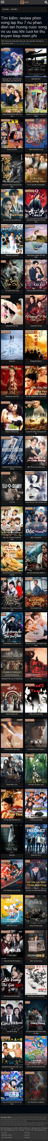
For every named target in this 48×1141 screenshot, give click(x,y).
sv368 (15, 1128)
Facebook (26, 1137)
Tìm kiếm (14, 9)
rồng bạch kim (36, 1128)
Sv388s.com (27, 1128)
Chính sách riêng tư (6, 1137)
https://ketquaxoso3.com (11, 1130)
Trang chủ (27, 1135)
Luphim (27, 1130)
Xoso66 (21, 1130)
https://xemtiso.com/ (40, 1130)
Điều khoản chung (6, 1135)
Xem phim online (6, 1117)
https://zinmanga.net (7, 1128)
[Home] (24, 2)
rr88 (32, 1130)
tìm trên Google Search (22, 43)
